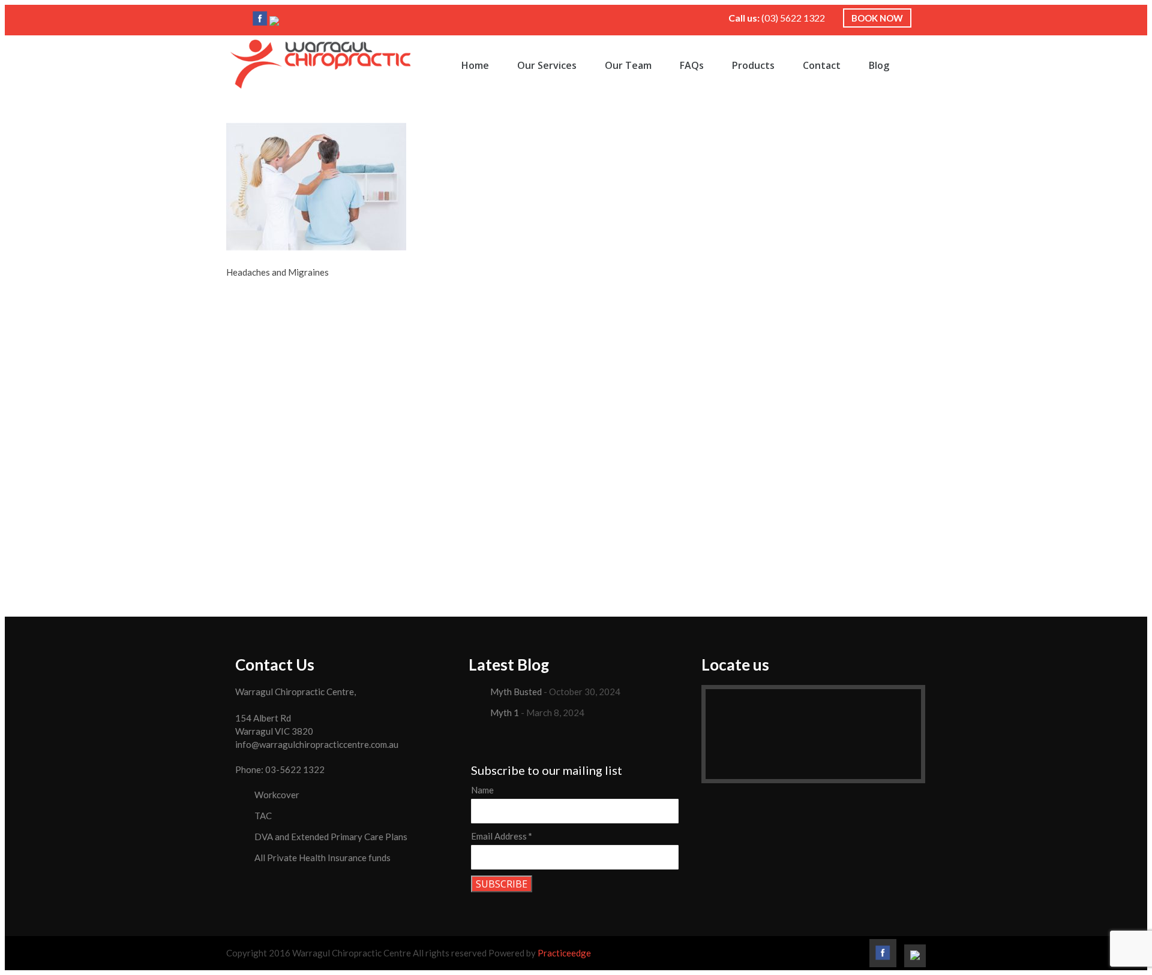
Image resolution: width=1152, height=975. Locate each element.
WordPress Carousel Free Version (510, 559)
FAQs (692, 65)
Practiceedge (564, 952)
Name (482, 789)
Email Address (501, 836)
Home (475, 65)
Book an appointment (576, 427)
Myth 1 (504, 712)
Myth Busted (516, 691)
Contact (822, 65)
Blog (879, 65)
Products (753, 65)
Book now (877, 18)
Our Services (547, 65)
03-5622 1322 (295, 769)
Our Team (628, 65)
